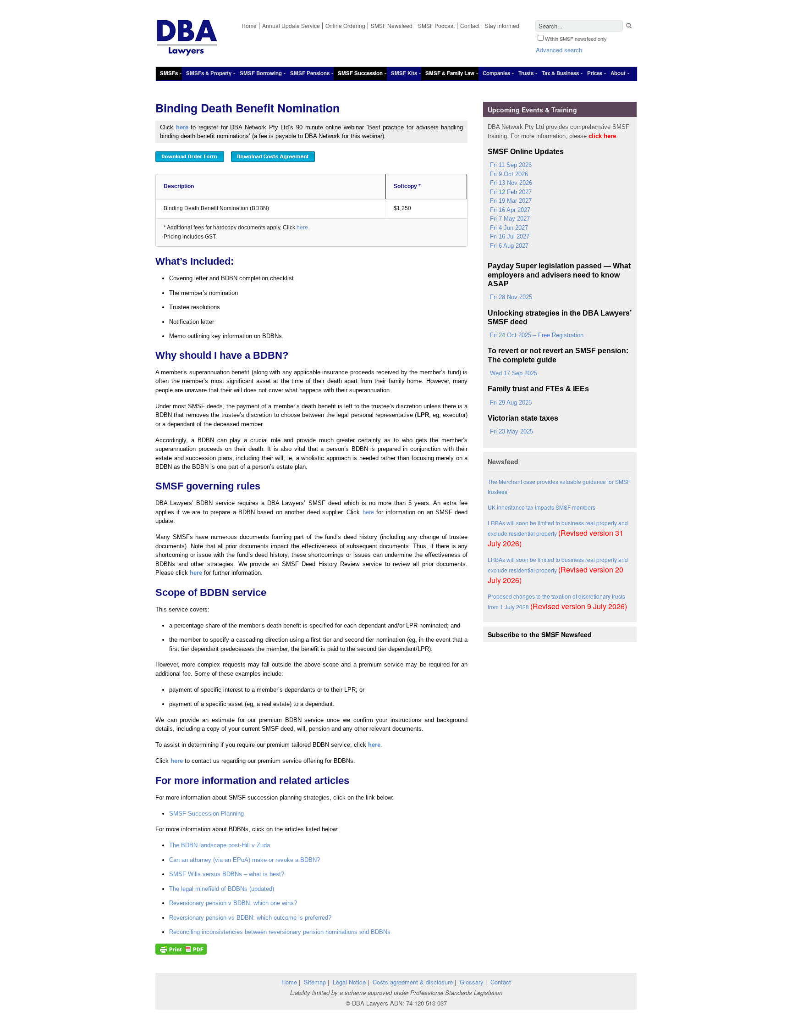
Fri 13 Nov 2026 (511, 182)
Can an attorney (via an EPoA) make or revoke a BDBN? (244, 859)
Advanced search (559, 49)
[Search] (629, 26)
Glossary (472, 982)
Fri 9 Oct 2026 (509, 174)
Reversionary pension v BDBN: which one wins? (233, 903)
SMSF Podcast (436, 25)
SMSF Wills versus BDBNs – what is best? (226, 874)
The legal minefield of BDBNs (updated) (221, 888)
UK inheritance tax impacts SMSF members (541, 507)
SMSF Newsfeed (391, 25)
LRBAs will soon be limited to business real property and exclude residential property (558, 533)
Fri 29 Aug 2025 (511, 402)
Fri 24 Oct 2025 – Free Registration (536, 335)
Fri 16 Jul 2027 (509, 236)
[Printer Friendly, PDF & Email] (181, 949)
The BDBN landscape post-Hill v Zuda (219, 845)
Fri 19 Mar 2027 (511, 200)
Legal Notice (349, 982)
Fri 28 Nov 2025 (511, 297)
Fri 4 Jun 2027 (509, 227)
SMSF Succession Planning (206, 813)
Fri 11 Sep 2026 (511, 164)
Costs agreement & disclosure (413, 982)
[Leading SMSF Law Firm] (187, 52)
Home (249, 25)
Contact (469, 25)
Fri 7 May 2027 (510, 218)
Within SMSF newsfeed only (576, 38)
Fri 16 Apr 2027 (510, 209)
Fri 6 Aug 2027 (509, 245)
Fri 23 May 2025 (511, 431)
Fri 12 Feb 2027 (511, 192)
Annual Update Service (291, 25)
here (182, 127)
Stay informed (502, 25)
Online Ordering (345, 25)
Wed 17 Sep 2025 (513, 373)
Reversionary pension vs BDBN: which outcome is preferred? (250, 917)
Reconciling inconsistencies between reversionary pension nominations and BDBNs (279, 931)
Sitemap (315, 982)
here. (303, 227)
